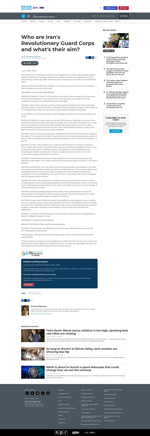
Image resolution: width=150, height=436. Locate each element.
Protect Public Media (104, 21)
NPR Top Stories (33, 293)
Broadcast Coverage (110, 394)
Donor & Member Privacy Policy (91, 421)
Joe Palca (49, 373)
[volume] (28, 16)
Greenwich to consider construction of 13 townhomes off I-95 (115, 105)
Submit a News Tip (87, 390)
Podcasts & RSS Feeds (88, 397)
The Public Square (109, 421)
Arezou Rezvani (34, 57)
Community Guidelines (88, 409)
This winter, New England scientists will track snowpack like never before (117, 83)
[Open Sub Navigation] (27, 21)
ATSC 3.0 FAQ (39, 406)
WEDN (30, 403)
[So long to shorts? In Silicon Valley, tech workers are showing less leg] (33, 353)
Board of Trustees (63, 404)
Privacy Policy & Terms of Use (90, 424)
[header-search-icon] (100, 8)
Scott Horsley (50, 336)
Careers (60, 415)
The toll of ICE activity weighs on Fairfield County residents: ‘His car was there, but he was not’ (117, 72)
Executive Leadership (64, 397)
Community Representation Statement (89, 405)
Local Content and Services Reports (112, 417)
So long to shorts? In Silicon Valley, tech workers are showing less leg (81, 350)
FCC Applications (109, 402)
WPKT (37, 404)
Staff (59, 401)
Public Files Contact (30, 406)
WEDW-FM (27, 404)
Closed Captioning (109, 398)
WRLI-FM (41, 404)
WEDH (26, 403)
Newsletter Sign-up (87, 393)
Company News (63, 393)
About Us (61, 390)
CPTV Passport (85, 412)
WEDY (39, 403)
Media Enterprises (63, 412)
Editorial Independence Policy (113, 409)
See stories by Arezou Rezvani (41, 314)
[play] (23, 16)
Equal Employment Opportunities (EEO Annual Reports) (91, 417)
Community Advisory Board (66, 408)
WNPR (33, 404)
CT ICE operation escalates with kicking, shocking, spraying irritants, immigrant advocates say (117, 60)
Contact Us (61, 419)
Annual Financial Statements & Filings (113, 390)
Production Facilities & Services (113, 412)
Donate (124, 8)
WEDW (35, 403)
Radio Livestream (86, 401)
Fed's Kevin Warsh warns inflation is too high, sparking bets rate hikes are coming (87, 332)
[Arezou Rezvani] (25, 310)
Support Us (61, 423)
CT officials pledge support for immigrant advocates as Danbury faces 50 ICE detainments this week (117, 95)
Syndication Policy (109, 405)
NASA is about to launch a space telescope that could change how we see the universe (82, 369)
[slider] (31, 16)
